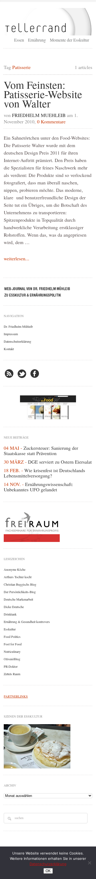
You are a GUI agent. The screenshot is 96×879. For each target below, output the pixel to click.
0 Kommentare (51, 121)
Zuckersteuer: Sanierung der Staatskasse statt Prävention (41, 450)
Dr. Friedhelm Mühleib (18, 326)
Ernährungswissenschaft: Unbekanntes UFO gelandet (38, 487)
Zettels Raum (12, 674)
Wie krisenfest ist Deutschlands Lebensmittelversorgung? (44, 473)
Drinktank (10, 614)
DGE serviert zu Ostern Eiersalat (60, 462)
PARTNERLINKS (16, 696)
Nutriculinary (12, 651)
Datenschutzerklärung (17, 341)
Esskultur (10, 629)
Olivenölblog (12, 659)
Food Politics (12, 636)
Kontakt (9, 349)
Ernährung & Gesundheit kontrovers (27, 621)
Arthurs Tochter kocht (17, 577)
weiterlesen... (16, 258)
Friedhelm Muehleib (39, 115)
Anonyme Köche (14, 569)
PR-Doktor (11, 666)
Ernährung (37, 40)
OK (48, 871)
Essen (19, 40)
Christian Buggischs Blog (20, 584)
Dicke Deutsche (14, 607)
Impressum (11, 334)
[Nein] (89, 862)
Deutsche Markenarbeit (18, 599)
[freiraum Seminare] (48, 526)
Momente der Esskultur (69, 40)
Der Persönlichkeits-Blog (20, 592)
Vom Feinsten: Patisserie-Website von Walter (43, 94)
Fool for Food (13, 644)
